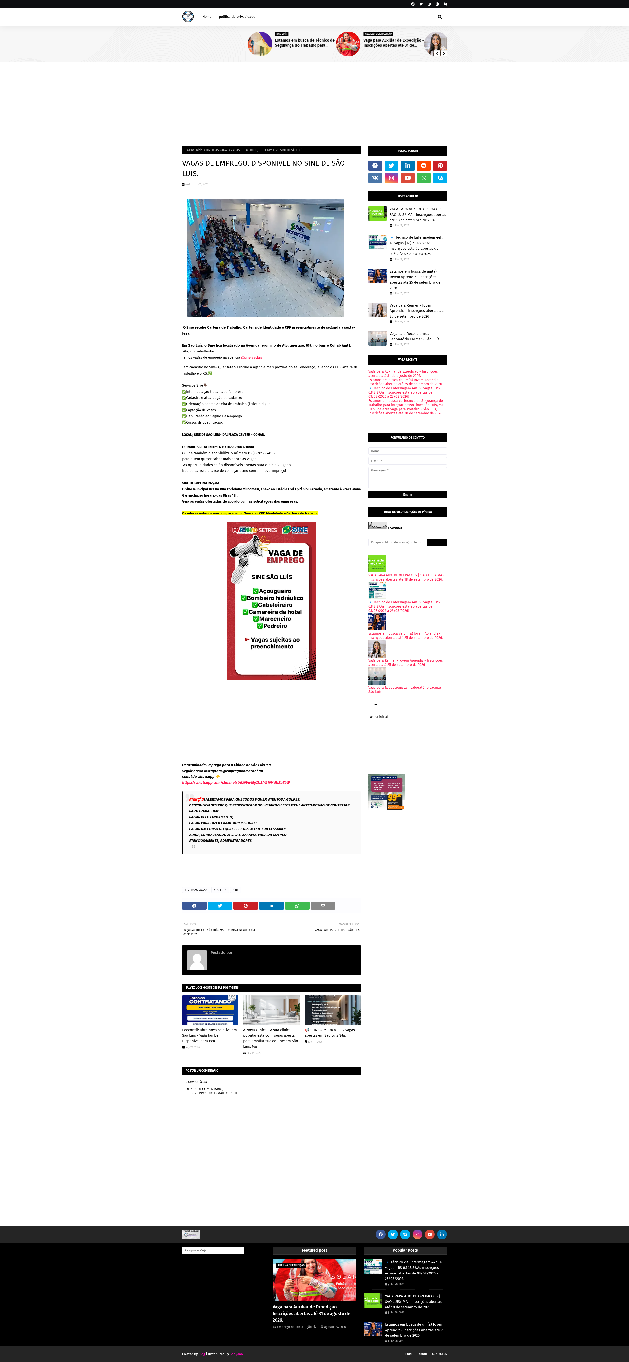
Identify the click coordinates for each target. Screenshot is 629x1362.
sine (236, 890)
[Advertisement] (314, 99)
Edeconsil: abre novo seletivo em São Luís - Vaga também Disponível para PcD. (209, 1035)
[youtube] (408, 178)
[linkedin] (408, 166)
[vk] (375, 178)
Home (372, 704)
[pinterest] (437, 4)
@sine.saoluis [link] (251, 357)
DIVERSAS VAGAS (217, 150)
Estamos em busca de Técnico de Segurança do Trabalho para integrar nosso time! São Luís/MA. (240, 43)
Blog (202, 1354)
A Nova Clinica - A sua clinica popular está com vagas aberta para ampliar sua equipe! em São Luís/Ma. (270, 1038)
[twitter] (421, 4)
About (423, 1354)
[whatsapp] (424, 178)
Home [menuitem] (207, 17)
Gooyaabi (237, 1354)
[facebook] (413, 4)
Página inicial (194, 150)
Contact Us (439, 1354)
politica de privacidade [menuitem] (237, 17)
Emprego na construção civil (258, 952)
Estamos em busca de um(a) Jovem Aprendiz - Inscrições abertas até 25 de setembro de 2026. (415, 279)
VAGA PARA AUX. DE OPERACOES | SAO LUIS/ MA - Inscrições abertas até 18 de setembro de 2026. (418, 214)
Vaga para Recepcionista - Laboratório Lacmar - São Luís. (415, 336)
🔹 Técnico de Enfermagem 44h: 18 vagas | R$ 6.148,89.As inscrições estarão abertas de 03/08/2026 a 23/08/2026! (416, 245)
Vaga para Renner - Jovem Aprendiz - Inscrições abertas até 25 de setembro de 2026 (416, 43)
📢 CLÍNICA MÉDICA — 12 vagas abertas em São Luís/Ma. (330, 1033)
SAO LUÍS (220, 890)
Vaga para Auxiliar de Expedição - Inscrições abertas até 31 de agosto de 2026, (328, 43)
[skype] (445, 4)
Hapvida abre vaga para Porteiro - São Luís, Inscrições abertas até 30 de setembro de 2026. (405, 411)
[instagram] (429, 4)
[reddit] (424, 166)
